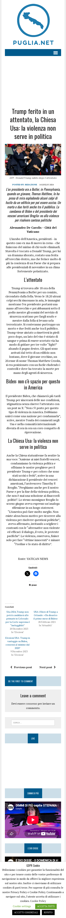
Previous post (23, 667)
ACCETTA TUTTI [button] (46, 906)
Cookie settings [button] (22, 906)
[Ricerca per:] (33, 722)
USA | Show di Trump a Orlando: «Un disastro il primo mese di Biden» (46, 615)
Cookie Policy (38, 901)
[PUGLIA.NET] (33, 24)
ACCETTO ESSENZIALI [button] (26, 912)
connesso (31, 703)
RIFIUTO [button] (48, 912)
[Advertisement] (33, 79)
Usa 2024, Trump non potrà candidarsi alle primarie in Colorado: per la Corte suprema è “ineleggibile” (17, 618)
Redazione (31, 184)
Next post (45, 667)
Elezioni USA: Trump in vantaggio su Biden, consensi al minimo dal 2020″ (17, 643)
